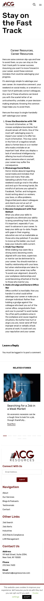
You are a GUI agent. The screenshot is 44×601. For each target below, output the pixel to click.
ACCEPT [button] (27, 597)
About (5, 493)
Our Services (8, 497)
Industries (7, 531)
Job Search (8, 522)
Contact (6, 509)
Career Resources (22, 50)
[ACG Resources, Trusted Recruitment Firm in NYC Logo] (22, 461)
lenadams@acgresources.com (16, 573)
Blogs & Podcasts (11, 501)
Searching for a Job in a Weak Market (21, 407)
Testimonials (8, 505)
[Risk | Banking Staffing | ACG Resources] (8, 4)
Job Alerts (7, 526)
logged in (18, 352)
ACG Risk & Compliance (13, 535)
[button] (11, 424)
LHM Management (11, 539)
